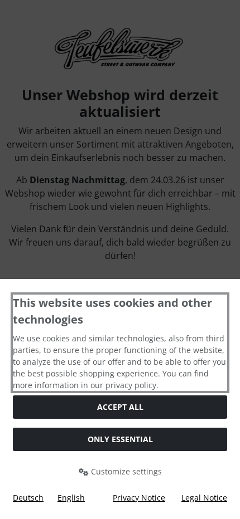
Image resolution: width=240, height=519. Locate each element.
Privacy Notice (139, 497)
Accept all (120, 407)
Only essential (120, 439)
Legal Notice (204, 497)
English (71, 497)
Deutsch (28, 497)
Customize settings (125, 471)
